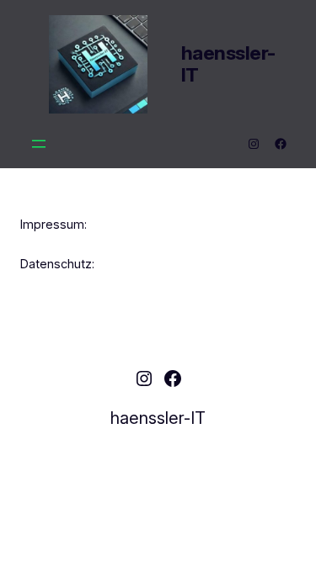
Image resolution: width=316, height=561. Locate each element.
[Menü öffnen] (39, 144)
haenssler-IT (228, 64)
